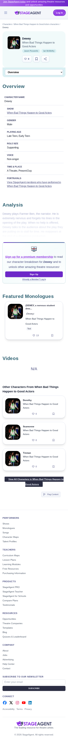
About (5, 650)
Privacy (28, 709)
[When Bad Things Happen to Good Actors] (14, 42)
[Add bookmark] (52, 335)
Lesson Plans (9, 560)
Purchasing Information (14, 573)
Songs (6, 532)
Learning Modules (12, 564)
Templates (8, 628)
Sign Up (34, 274)
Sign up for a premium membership (29, 256)
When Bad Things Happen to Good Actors (29, 112)
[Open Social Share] (45, 58)
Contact (6, 668)
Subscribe (34, 688)
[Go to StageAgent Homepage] (34, 723)
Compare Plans (10, 600)
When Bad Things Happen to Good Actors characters (36, 24)
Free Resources (11, 568)
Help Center (9, 664)
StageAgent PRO (11, 587)
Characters (7, 24)
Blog (5, 632)
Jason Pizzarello (31, 51)
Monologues (9, 528)
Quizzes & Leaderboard (14, 636)
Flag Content (52, 494)
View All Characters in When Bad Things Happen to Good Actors (36, 482)
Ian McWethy (48, 51)
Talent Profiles (10, 541)
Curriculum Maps (11, 555)
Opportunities (9, 619)
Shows (6, 523)
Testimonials (9, 605)
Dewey (30, 313)
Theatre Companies (12, 623)
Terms (19, 709)
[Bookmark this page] (36, 58)
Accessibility (9, 709)
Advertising (8, 659)
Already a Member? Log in (34, 279)
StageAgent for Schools (14, 596)
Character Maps (11, 537)
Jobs (5, 655)
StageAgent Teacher (13, 591)
